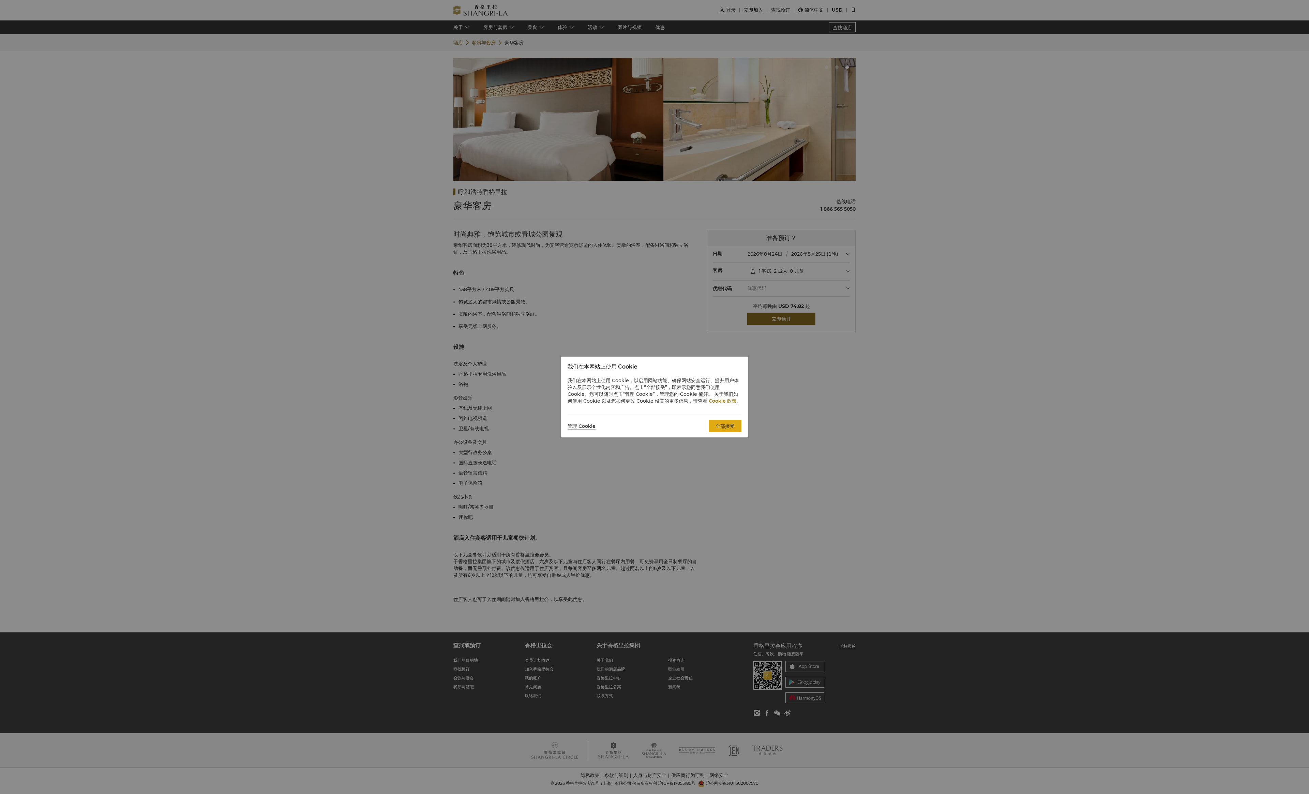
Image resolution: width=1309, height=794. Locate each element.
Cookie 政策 (723, 401)
